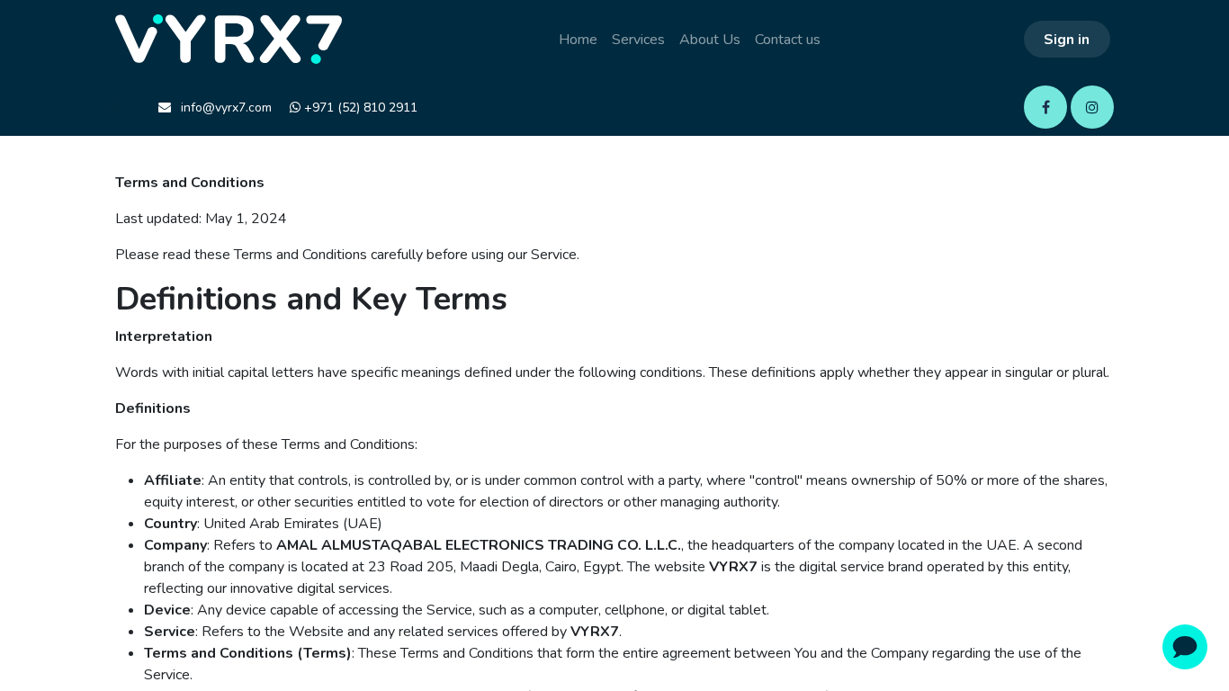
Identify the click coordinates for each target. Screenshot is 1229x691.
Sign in (1067, 39)
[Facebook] (1045, 107)
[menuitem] (578, 40)
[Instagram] (1092, 107)
